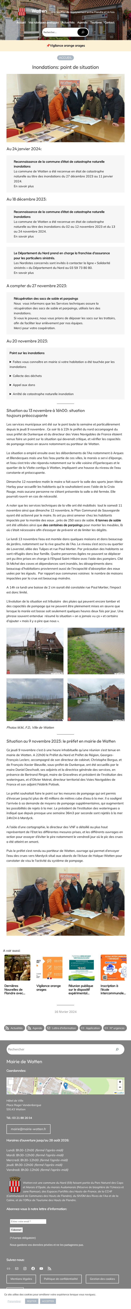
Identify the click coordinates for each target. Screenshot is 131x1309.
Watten (39, 11)
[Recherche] (117, 1049)
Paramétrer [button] (14, 1301)
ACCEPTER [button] (48, 1301)
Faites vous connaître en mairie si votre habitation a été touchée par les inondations (62, 364)
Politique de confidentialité (61, 1278)
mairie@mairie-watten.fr (28, 1129)
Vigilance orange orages (67, 45)
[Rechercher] (82, 32)
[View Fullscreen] (11, 1082)
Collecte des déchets (27, 376)
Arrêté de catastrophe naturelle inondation (43, 394)
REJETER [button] (31, 1301)
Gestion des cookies (102, 1278)
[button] (65, 1085)
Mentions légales (21, 1278)
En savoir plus (24, 186)
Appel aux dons (24, 385)
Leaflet (120, 1093)
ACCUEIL (65, 58)
